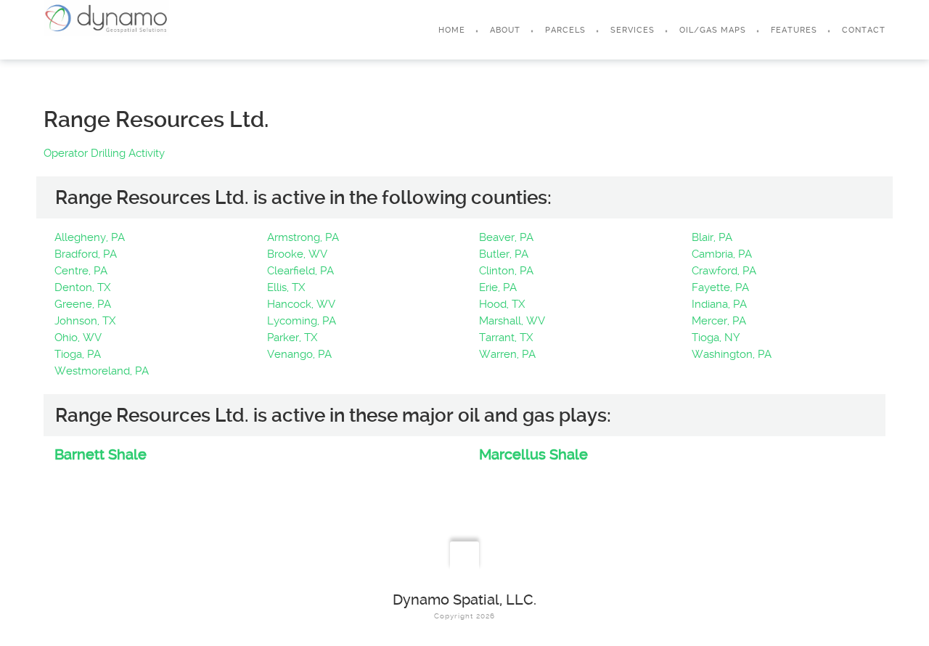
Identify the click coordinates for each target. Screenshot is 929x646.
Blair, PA (712, 237)
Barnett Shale (100, 454)
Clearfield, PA (300, 270)
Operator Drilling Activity (104, 153)
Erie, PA (498, 287)
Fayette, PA (720, 287)
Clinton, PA (506, 270)
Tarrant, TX (506, 337)
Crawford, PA (724, 270)
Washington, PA (732, 354)
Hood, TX (502, 304)
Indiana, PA (719, 304)
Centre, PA (80, 270)
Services (632, 30)
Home (451, 30)
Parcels (565, 30)
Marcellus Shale (533, 454)
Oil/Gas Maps (712, 30)
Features (794, 30)
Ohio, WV (78, 337)
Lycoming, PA (301, 320)
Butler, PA (503, 254)
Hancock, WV (301, 304)
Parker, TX (292, 337)
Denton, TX (82, 287)
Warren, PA (507, 354)
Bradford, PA (85, 254)
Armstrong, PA (303, 237)
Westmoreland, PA (101, 370)
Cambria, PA (722, 254)
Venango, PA (299, 354)
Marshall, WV (512, 320)
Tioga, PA (77, 354)
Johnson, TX (84, 320)
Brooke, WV (297, 254)
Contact (863, 30)
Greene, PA (82, 304)
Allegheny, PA (89, 237)
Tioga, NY (716, 337)
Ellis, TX (286, 287)
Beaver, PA (506, 237)
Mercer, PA (719, 320)
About (505, 30)
